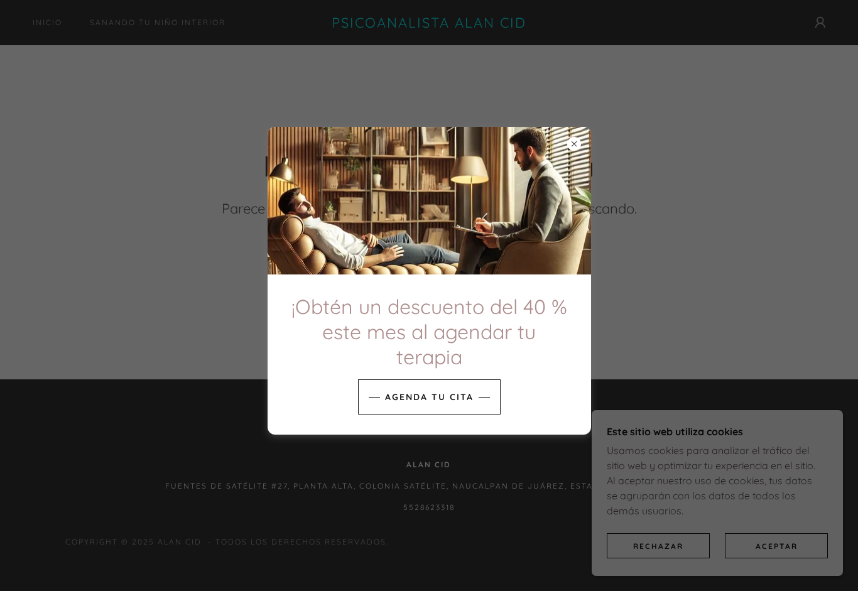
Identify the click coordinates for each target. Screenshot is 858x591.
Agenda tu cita (429, 397)
